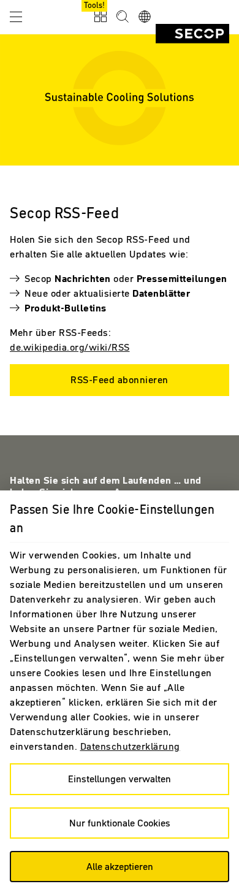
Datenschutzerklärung (130, 746)
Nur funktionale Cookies (119, 822)
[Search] (123, 17)
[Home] (192, 34)
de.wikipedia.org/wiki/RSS (70, 347)
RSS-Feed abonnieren (119, 379)
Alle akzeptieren (119, 866)
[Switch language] (145, 17)
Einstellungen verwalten (119, 778)
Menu (16, 16)
